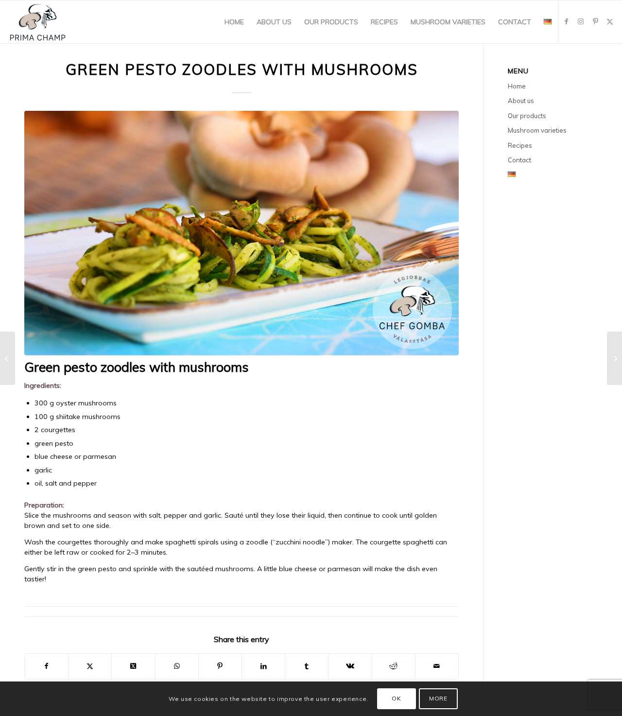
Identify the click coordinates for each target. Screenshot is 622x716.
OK (396, 698)
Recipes (520, 145)
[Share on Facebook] (46, 666)
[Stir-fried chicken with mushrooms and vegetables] (7, 358)
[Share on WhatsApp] (177, 666)
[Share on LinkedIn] (263, 666)
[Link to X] (610, 21)
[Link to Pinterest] (595, 21)
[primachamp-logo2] (37, 21)
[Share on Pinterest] (220, 666)
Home (517, 86)
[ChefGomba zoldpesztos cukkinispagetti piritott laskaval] (241, 233)
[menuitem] (234, 21)
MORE (438, 698)
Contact (519, 160)
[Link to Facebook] (566, 21)
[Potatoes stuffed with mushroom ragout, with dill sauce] (614, 358)
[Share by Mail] (436, 666)
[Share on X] (90, 666)
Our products (527, 116)
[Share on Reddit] (393, 666)
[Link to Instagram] (580, 21)
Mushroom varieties (537, 130)
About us (521, 101)
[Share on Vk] (349, 666)
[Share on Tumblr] (306, 666)
